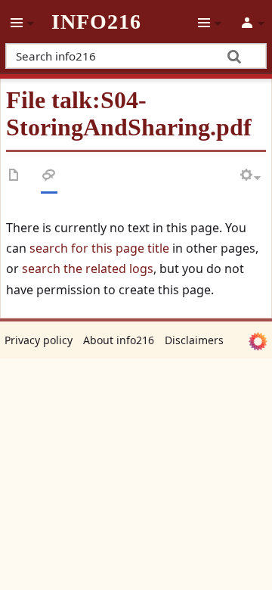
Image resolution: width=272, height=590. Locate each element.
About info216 (118, 340)
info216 (96, 22)
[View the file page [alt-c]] (14, 178)
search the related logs (87, 268)
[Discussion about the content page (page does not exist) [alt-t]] (49, 178)
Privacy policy (39, 340)
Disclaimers (194, 340)
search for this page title (99, 248)
